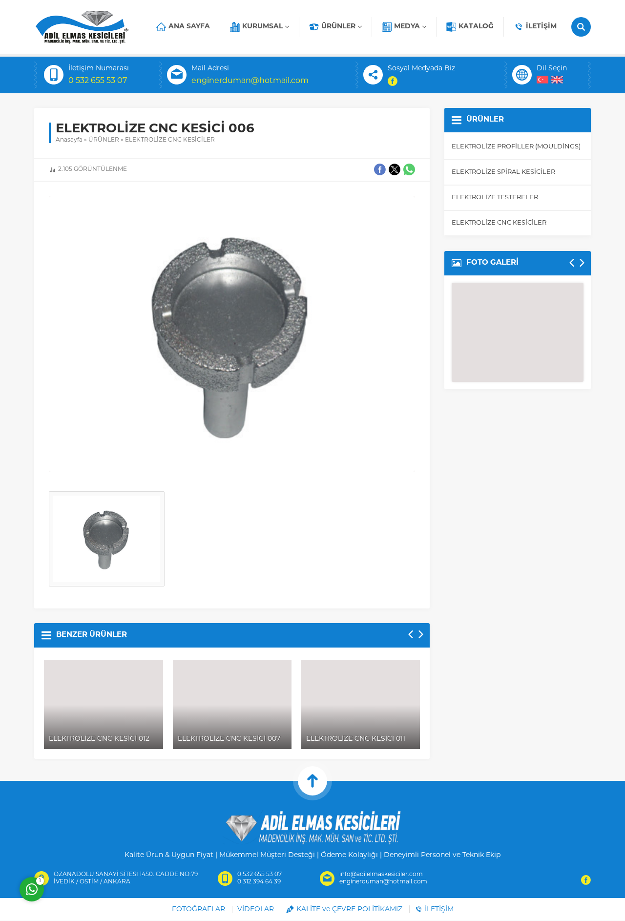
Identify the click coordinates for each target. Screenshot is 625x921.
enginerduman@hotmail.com (250, 81)
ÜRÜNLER (103, 140)
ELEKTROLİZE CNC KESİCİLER (170, 140)
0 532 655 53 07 (97, 81)
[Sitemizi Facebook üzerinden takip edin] (392, 81)
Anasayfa (69, 140)
